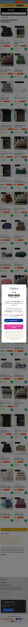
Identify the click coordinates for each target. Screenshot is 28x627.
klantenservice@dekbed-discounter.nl (14, 337)
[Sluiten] (24, 287)
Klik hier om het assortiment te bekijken (13, 326)
